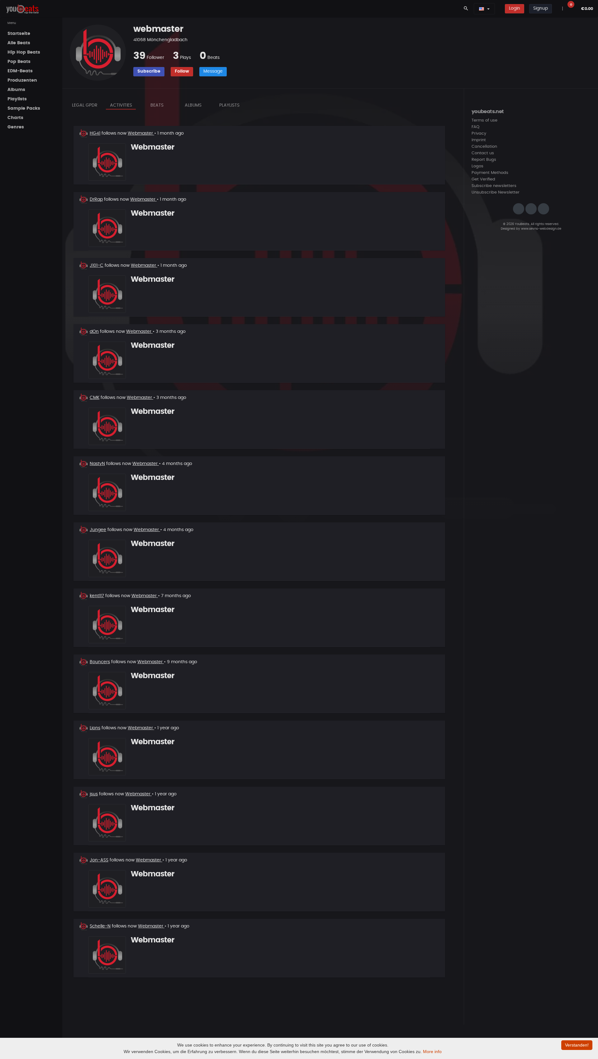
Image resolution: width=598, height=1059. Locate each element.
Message (213, 71)
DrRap (96, 199)
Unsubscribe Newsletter (496, 192)
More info (432, 1051)
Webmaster (141, 133)
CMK (94, 397)
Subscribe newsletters (494, 186)
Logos (477, 166)
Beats (157, 105)
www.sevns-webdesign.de (541, 228)
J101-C (96, 265)
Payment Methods (490, 173)
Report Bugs (484, 160)
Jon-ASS (99, 860)
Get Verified (483, 179)
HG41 (95, 133)
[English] (481, 8)
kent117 (97, 596)
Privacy (479, 134)
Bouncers (100, 662)
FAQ (475, 127)
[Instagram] (518, 208)
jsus (94, 794)
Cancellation (484, 147)
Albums (193, 105)
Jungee (98, 530)
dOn (94, 331)
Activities (121, 105)
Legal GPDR (84, 105)
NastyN (97, 464)
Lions (95, 728)
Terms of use (484, 120)
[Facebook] (531, 208)
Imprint (479, 140)
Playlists (229, 105)
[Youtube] (543, 208)
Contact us (483, 153)
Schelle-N (100, 926)
